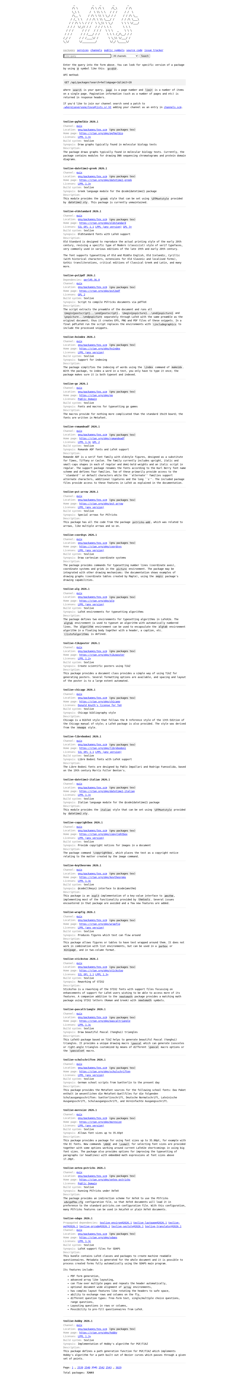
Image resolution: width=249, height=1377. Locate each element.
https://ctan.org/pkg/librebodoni (102, 748)
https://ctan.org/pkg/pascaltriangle (104, 1020)
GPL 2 (81, 294)
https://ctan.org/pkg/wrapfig (99, 924)
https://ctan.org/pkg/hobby (98, 1332)
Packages (69, 50)
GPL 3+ (127, 226)
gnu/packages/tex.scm (92, 129)
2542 (101, 1367)
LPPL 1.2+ (84, 658)
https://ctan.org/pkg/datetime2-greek (105, 180)
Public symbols (114, 50)
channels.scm (172, 107)
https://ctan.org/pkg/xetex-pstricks (104, 1179)
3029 (118, 1367)
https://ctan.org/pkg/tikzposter (101, 654)
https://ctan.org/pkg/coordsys (100, 546)
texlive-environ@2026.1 (116, 1222)
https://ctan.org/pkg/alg (96, 600)
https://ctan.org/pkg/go (96, 395)
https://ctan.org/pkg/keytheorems (102, 877)
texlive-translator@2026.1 (163, 1226)
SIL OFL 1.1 (86, 226)
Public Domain (87, 399)
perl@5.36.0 (92, 279)
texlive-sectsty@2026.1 (127, 1226)
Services (83, 50)
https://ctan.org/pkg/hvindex (99, 348)
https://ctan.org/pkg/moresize (100, 1121)
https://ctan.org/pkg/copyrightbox (103, 834)
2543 (109, 1367)
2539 (80, 1367)
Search (145, 56)
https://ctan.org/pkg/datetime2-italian (107, 791)
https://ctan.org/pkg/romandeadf (101, 438)
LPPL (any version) (108, 226)
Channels (96, 50)
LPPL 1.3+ (84, 136)
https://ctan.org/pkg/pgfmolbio (101, 133)
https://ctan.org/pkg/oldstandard (102, 222)
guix (79, 126)
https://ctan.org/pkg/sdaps (98, 1237)
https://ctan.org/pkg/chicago (99, 701)
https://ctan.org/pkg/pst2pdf (99, 290)
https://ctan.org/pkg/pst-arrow (101, 503)
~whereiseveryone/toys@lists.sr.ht (87, 107)
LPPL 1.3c (84, 442)
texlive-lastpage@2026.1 (150, 1222)
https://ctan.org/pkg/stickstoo (101, 970)
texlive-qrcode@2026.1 (94, 1226)
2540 (87, 1367)
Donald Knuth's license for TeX (100, 705)
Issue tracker (153, 50)
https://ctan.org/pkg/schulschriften (104, 1071)
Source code (134, 50)
